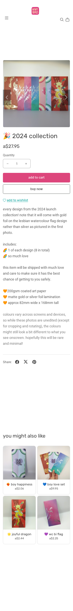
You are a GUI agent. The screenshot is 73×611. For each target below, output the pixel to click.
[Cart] (69, 20)
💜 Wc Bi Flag (53, 534)
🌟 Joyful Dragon (19, 534)
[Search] (62, 19)
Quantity (9, 155)
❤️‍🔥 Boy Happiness (19, 484)
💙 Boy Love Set (54, 484)
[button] (7, 97)
